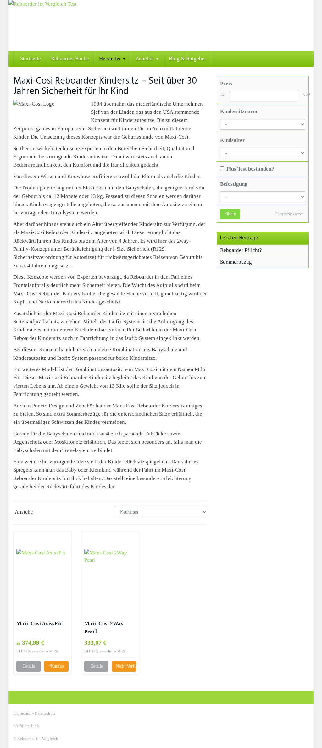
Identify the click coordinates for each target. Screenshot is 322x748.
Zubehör (146, 59)
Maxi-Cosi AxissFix (39, 623)
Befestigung (233, 184)
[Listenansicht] (57, 512)
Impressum (22, 713)
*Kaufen (56, 666)
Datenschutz (45, 713)
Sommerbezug (236, 262)
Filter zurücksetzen (289, 214)
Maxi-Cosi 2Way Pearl (104, 627)
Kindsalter (232, 140)
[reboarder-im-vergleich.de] (161, 25)
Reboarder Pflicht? (241, 250)
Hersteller (110, 59)
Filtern (230, 213)
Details (28, 666)
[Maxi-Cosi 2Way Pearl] (110, 575)
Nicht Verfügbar (126, 666)
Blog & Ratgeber (187, 59)
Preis (226, 83)
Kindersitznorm (238, 111)
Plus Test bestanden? (250, 169)
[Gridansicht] (42, 512)
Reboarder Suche (70, 59)
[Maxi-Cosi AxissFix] (42, 575)
